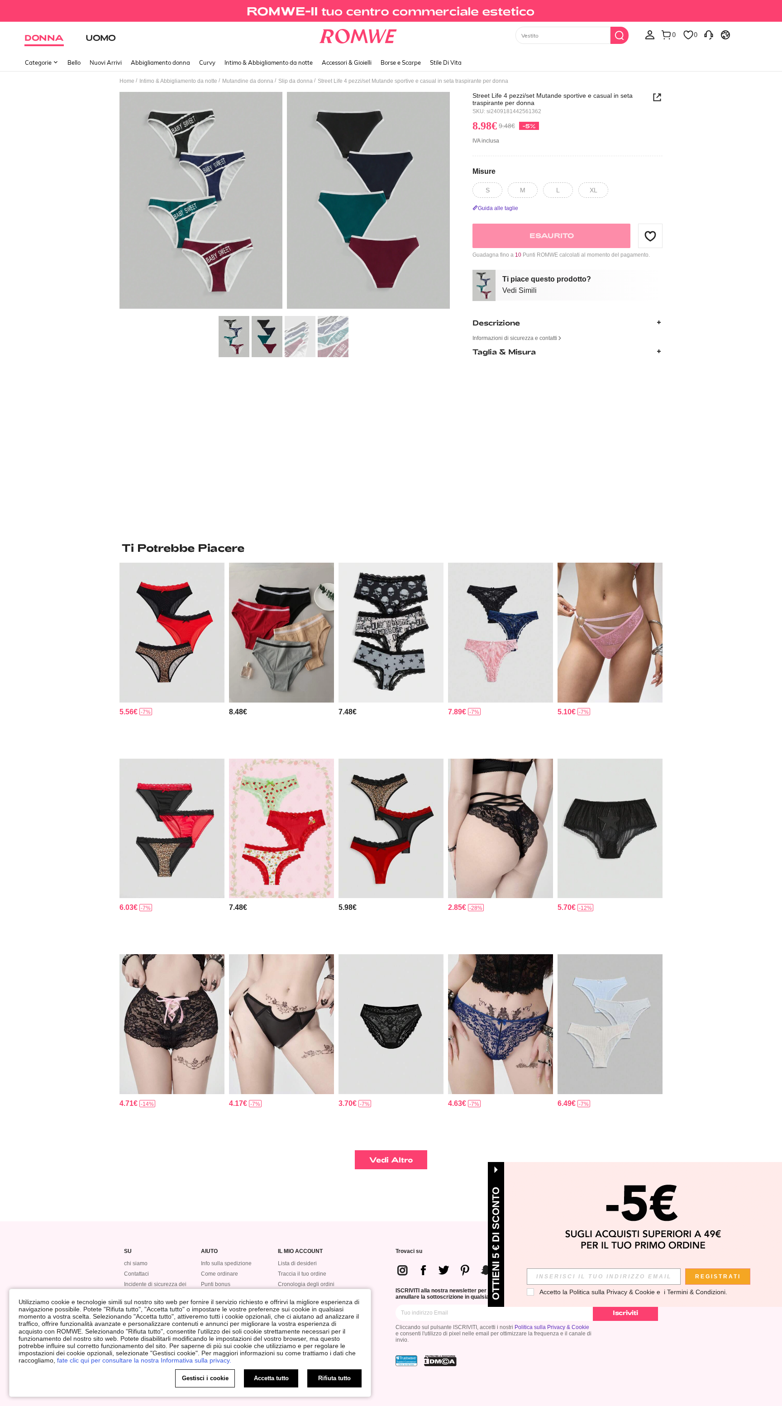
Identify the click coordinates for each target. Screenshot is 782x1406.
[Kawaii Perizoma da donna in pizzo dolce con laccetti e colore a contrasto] (171, 1024)
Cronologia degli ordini (306, 1284)
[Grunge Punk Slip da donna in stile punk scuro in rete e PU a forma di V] (281, 1024)
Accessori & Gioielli (347, 62)
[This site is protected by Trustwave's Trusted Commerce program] (406, 1360)
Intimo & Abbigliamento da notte (268, 62)
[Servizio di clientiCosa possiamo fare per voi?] (708, 34)
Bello (74, 62)
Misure (484, 171)
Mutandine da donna (247, 81)
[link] (391, 11)
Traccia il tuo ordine (302, 1274)
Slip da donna (295, 81)
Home (126, 81)
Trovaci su (409, 1251)
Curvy (207, 62)
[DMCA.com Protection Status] (440, 1360)
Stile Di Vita (446, 62)
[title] (391, 547)
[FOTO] (284, 201)
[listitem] (171, 657)
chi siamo (136, 1263)
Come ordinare (219, 1274)
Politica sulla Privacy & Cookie (552, 1327)
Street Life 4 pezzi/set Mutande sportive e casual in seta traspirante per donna (552, 99)
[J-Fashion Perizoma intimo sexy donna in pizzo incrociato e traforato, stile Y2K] (500, 829)
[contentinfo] (128, 712)
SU (128, 1251)
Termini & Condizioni (696, 1292)
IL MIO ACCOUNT (300, 1251)
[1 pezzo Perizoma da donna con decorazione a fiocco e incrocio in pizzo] (500, 1024)
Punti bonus (215, 1284)
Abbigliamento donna (160, 62)
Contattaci (136, 1274)
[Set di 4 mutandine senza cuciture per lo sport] (281, 633)
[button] (650, 236)
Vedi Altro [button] (391, 1159)
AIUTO (209, 1251)
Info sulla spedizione (226, 1263)
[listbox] (650, 34)
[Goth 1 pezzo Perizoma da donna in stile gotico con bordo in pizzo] (391, 1024)
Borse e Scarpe (401, 62)
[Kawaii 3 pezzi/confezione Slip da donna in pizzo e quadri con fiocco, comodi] (610, 1024)
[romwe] (358, 34)
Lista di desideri (297, 1263)
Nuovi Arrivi (106, 62)
